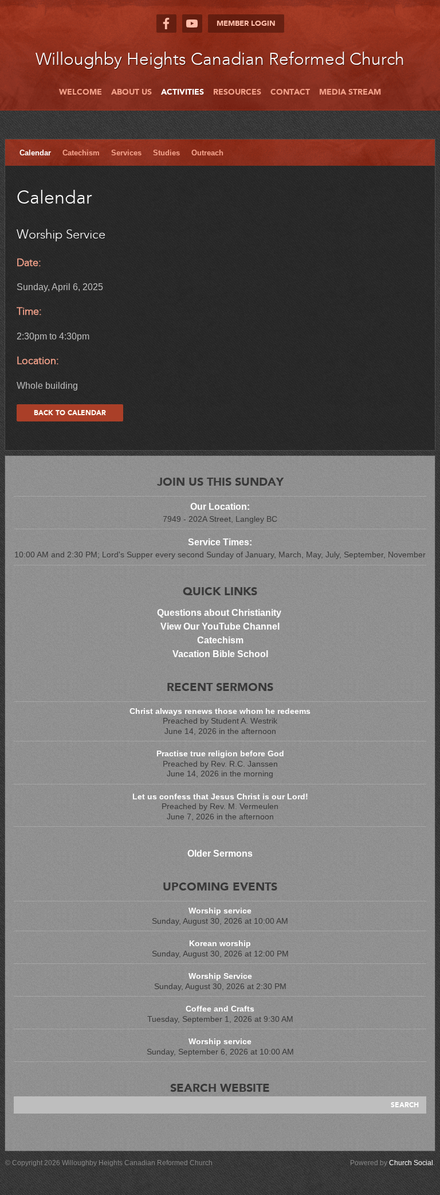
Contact (290, 92)
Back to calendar (70, 413)
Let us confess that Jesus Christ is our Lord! (220, 796)
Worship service (220, 910)
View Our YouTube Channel (220, 626)
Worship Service (220, 976)
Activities (182, 92)
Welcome (80, 92)
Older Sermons (220, 853)
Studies (166, 153)
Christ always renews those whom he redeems (220, 711)
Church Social (411, 1163)
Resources (237, 92)
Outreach (207, 153)
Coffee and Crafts (220, 1008)
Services (126, 153)
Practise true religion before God (220, 753)
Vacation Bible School (220, 654)
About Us (131, 92)
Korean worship (220, 943)
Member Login (246, 23)
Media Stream (350, 92)
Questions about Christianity (220, 613)
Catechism (81, 153)
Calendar (35, 153)
